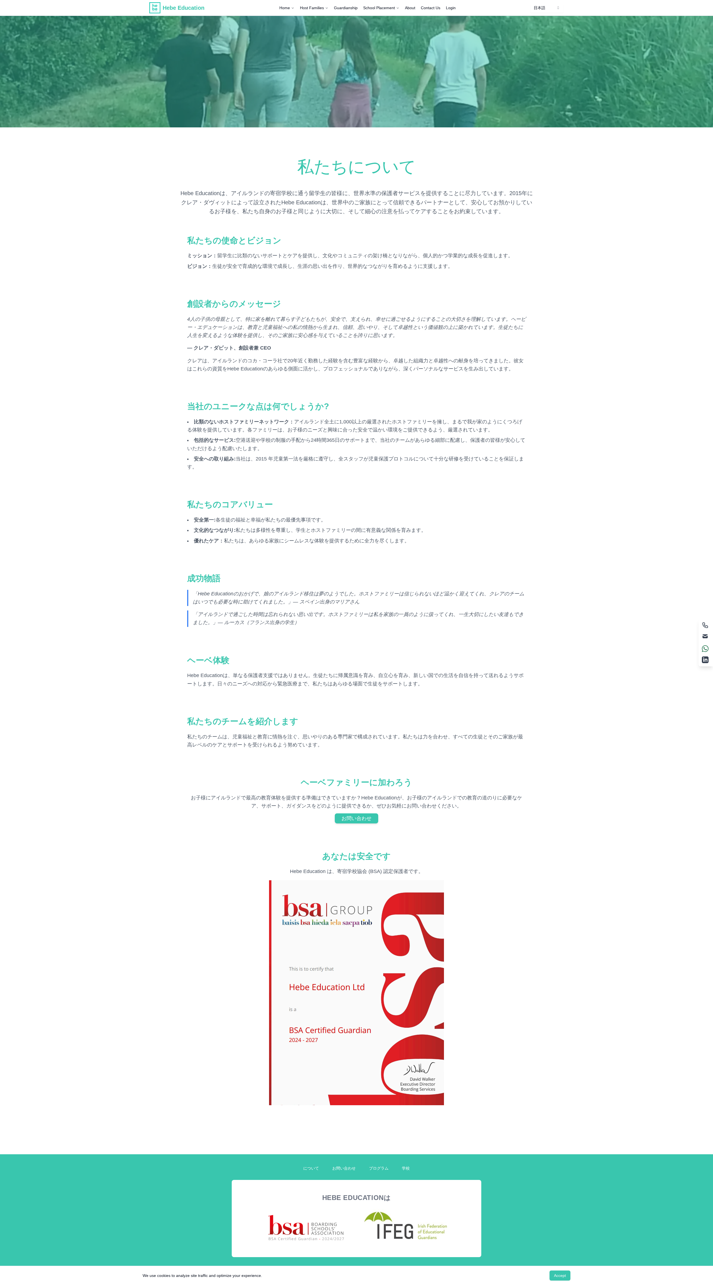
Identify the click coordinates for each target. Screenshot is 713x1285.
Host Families (312, 8)
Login (451, 8)
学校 (406, 1168)
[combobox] (547, 8)
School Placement (379, 8)
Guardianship (346, 8)
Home (284, 8)
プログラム (379, 1168)
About (410, 8)
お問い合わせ (356, 818)
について (311, 1168)
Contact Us (430, 8)
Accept (560, 1275)
